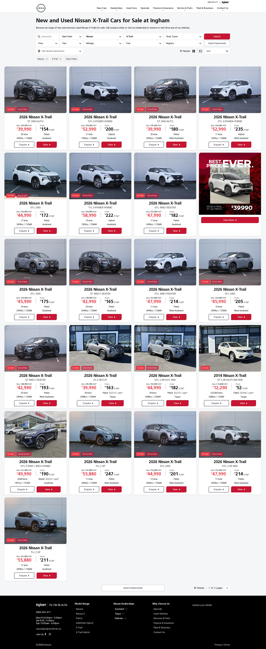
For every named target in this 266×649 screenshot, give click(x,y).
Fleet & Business (204, 8)
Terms (226, 644)
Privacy (218, 644)
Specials (145, 8)
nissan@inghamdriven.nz (48, 628)
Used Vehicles (161, 613)
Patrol (79, 618)
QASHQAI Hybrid (84, 623)
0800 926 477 (213, 2)
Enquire (23, 144)
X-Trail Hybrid (82, 632)
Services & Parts (162, 618)
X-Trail (79, 627)
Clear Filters (71, 59)
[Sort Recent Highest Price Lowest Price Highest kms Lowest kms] (217, 51)
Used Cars (131, 8)
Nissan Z (80, 613)
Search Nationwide (217, 43)
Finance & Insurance (163, 8)
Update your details (202, 605)
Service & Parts (185, 8)
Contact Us (222, 8)
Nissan (47, 644)
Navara (79, 609)
